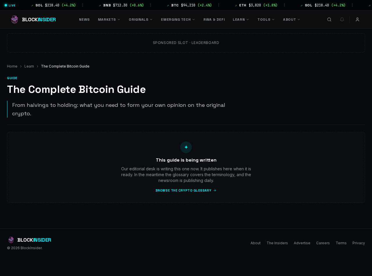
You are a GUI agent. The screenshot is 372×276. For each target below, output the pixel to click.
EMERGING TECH (176, 19)
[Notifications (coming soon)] (342, 19)
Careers (323, 243)
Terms (341, 243)
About (256, 243)
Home (12, 66)
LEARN (239, 19)
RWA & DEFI (214, 19)
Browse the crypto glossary (183, 190)
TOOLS (263, 19)
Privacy (359, 243)
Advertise (302, 243)
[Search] (329, 19)
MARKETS (107, 19)
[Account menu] (357, 19)
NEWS (84, 19)
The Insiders (277, 243)
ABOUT (289, 19)
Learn (29, 66)
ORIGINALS (138, 19)
